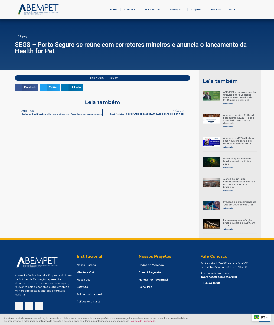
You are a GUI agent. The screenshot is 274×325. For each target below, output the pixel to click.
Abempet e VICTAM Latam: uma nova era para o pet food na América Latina (238, 141)
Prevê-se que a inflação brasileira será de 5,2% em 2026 (238, 161)
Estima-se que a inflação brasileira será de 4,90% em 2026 (239, 223)
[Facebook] (19, 306)
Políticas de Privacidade (142, 321)
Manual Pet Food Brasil (153, 279)
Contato (232, 9)
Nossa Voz (84, 279)
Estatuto (82, 286)
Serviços (175, 9)
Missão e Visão (86, 272)
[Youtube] (39, 306)
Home (113, 9)
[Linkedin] (29, 306)
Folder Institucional (89, 294)
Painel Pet (145, 286)
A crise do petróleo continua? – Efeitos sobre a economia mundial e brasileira (239, 183)
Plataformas (152, 9)
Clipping (22, 36)
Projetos (196, 9)
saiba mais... (228, 104)
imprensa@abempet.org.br (218, 276)
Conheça (129, 9)
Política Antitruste (88, 301)
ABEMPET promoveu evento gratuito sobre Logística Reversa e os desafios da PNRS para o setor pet (239, 96)
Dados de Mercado (151, 265)
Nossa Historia (86, 265)
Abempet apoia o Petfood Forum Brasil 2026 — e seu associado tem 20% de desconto (238, 119)
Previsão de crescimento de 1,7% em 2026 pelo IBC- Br (239, 203)
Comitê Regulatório (151, 272)
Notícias (216, 9)
